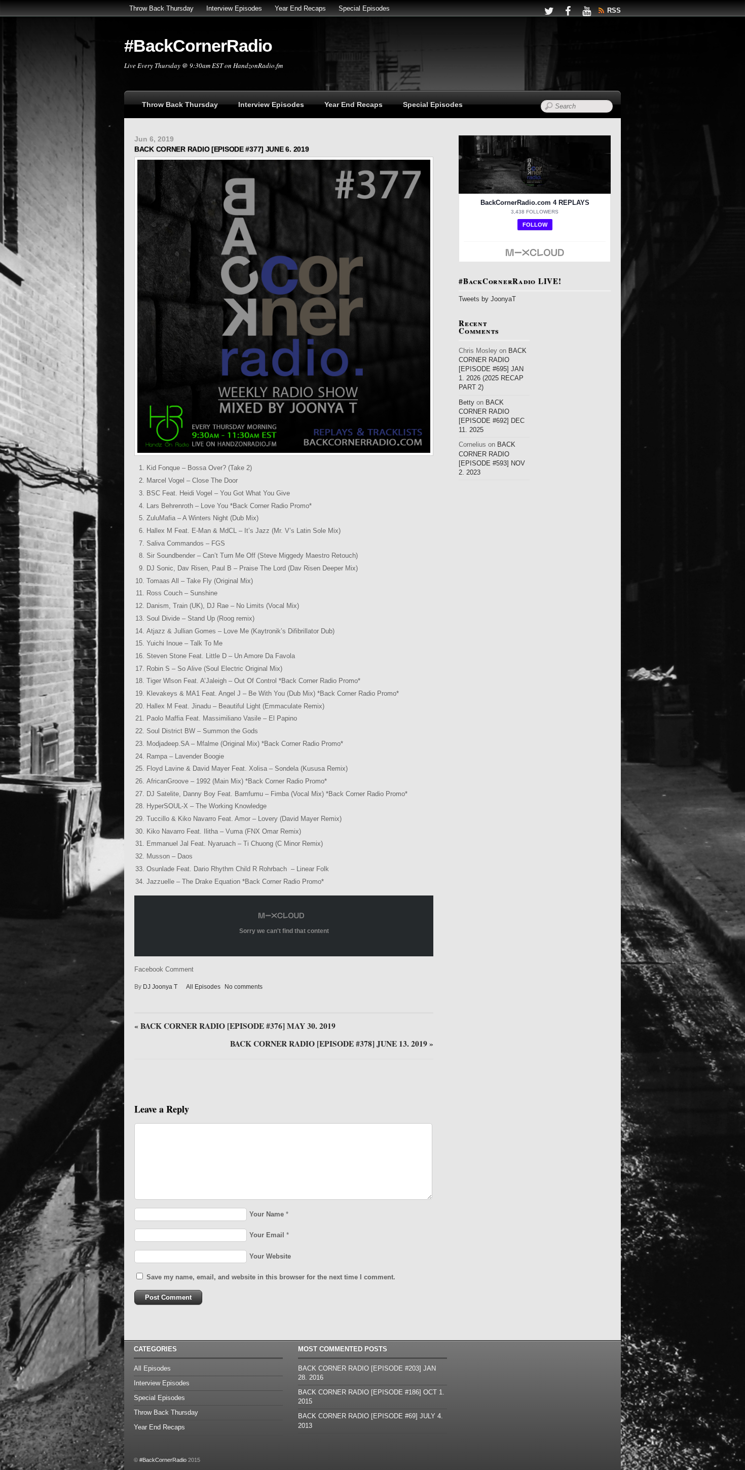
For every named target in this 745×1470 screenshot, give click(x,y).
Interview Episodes (234, 8)
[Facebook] (568, 10)
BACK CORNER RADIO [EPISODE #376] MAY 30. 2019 (235, 1026)
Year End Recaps (300, 8)
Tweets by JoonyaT (487, 299)
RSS (614, 10)
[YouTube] (586, 10)
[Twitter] (549, 10)
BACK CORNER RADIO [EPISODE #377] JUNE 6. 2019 (221, 149)
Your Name (266, 1214)
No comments (244, 986)
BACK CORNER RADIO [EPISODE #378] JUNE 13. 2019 (331, 1044)
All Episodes (203, 986)
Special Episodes (364, 8)
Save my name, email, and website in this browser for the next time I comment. (270, 1277)
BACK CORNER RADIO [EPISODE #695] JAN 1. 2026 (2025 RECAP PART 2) (493, 369)
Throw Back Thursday (161, 8)
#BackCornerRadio (163, 1460)
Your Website (270, 1256)
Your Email (266, 1235)
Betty (466, 402)
